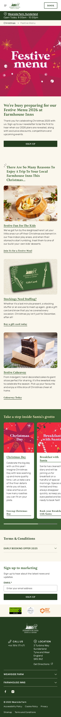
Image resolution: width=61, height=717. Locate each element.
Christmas (9, 23)
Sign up (30, 143)
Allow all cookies (30, 399)
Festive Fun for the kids (20, 225)
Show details (45, 390)
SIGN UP (30, 596)
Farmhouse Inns (15, 682)
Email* (8, 582)
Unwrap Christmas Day (19, 437)
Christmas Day (16, 457)
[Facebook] (5, 691)
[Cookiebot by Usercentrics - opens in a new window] (45, 306)
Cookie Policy (31, 706)
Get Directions (42, 664)
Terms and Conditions (25, 712)
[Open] (5, 5)
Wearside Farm (14, 674)
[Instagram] (13, 691)
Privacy (44, 706)
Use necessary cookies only (30, 409)
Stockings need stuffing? (20, 299)
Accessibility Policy (13, 706)
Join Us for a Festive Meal (18, 250)
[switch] (54, 361)
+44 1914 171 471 (16, 645)
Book (50, 5)
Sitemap (8, 712)
